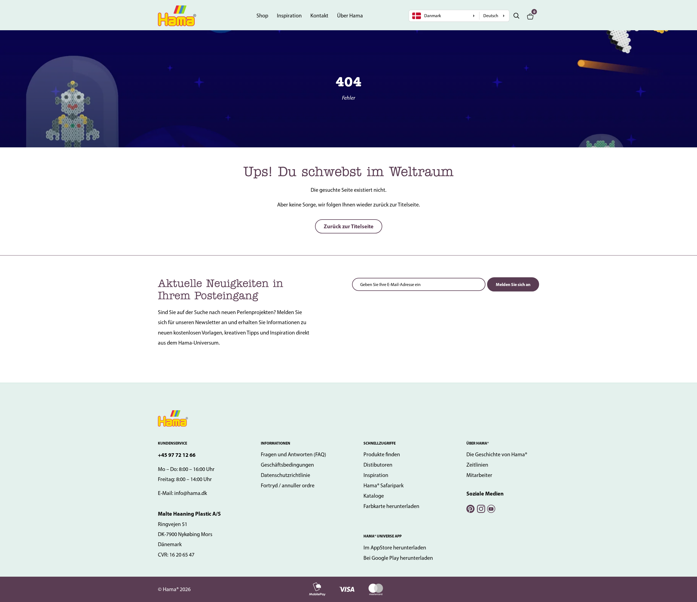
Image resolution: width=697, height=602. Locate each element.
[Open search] (516, 16)
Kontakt (319, 15)
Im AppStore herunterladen (394, 547)
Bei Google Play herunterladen (398, 558)
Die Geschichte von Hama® (496, 454)
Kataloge (373, 495)
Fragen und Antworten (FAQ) (293, 454)
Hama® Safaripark (383, 485)
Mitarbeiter (479, 475)
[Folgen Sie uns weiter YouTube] (491, 508)
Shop (262, 15)
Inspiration (289, 15)
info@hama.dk (190, 493)
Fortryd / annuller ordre (287, 485)
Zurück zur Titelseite (349, 226)
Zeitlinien (477, 464)
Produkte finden (381, 454)
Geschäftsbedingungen (287, 464)
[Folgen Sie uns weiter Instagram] (480, 508)
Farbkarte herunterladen (391, 506)
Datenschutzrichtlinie (285, 475)
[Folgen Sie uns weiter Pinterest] (470, 508)
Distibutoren (377, 464)
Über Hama (350, 15)
